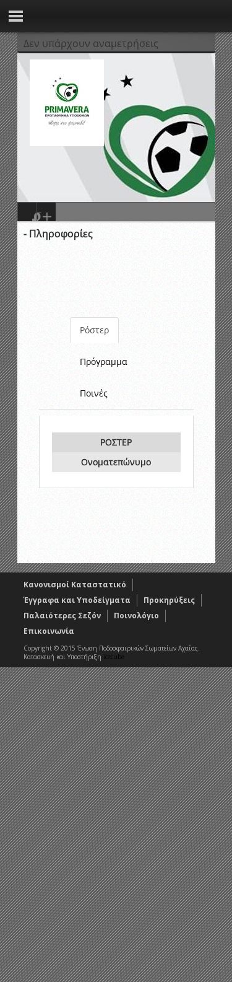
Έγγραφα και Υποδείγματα (77, 600)
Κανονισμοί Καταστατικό (75, 584)
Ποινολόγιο (136, 615)
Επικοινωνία (49, 631)
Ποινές (94, 393)
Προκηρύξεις (169, 600)
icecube (113, 656)
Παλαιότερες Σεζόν (62, 615)
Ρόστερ (94, 330)
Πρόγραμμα (103, 361)
